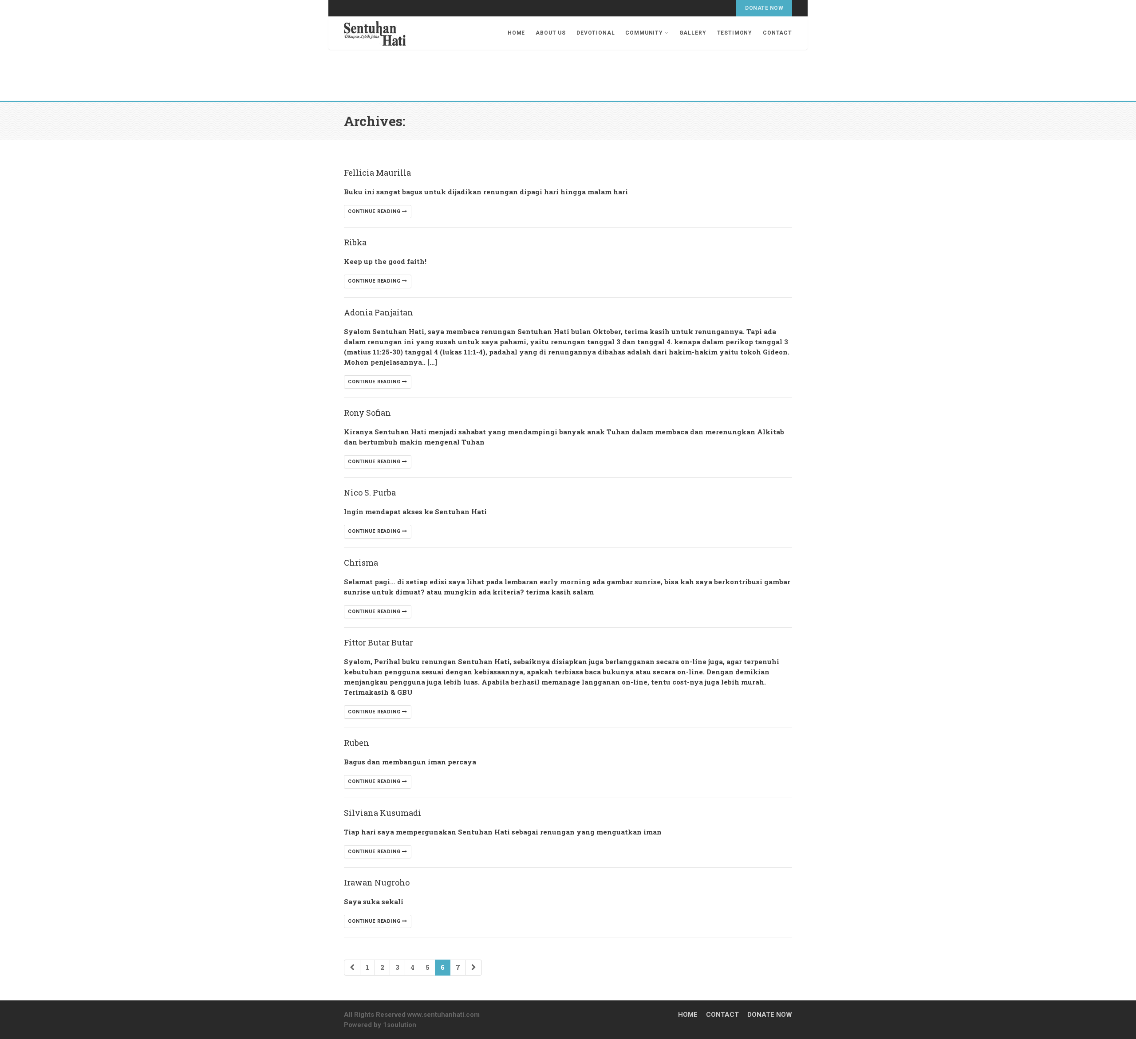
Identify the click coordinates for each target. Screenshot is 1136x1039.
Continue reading (375, 211)
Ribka (355, 242)
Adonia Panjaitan (378, 312)
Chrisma (361, 562)
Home (516, 33)
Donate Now (764, 8)
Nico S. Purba (370, 492)
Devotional (595, 33)
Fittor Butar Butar (378, 642)
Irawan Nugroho (377, 882)
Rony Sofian (367, 412)
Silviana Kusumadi (382, 812)
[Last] (473, 967)
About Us (551, 33)
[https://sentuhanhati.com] (375, 31)
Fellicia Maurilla (377, 172)
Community (644, 33)
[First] (352, 967)
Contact (777, 33)
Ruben (356, 742)
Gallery (692, 33)
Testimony (735, 33)
